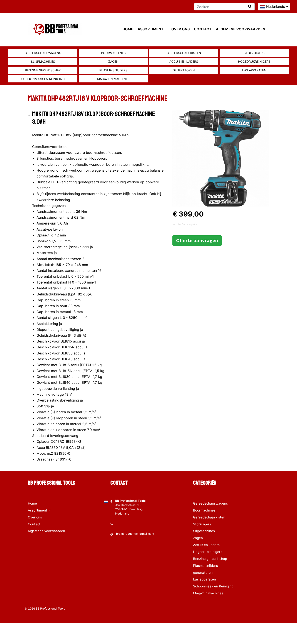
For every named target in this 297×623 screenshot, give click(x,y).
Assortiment (151, 29)
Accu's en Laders (183, 61)
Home (127, 29)
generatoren (184, 70)
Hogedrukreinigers (254, 61)
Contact (203, 29)
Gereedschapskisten (184, 53)
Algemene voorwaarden (240, 29)
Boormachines (113, 53)
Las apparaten (254, 70)
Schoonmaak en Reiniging (43, 79)
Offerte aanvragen (197, 240)
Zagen (113, 61)
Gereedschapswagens (43, 53)
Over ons (180, 29)
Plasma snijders (113, 70)
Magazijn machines (113, 79)
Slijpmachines (43, 61)
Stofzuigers (254, 53)
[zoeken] (250, 6)
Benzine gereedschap (43, 70)
